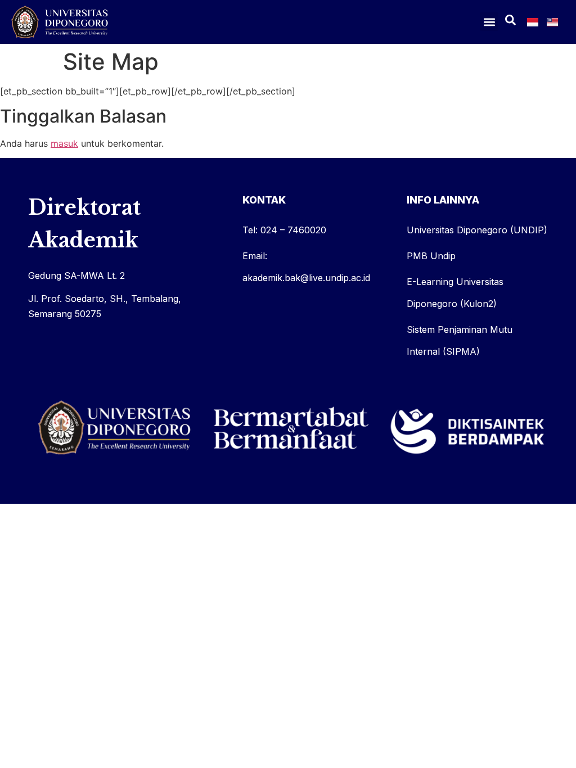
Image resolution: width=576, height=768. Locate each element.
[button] (489, 21)
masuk (64, 143)
